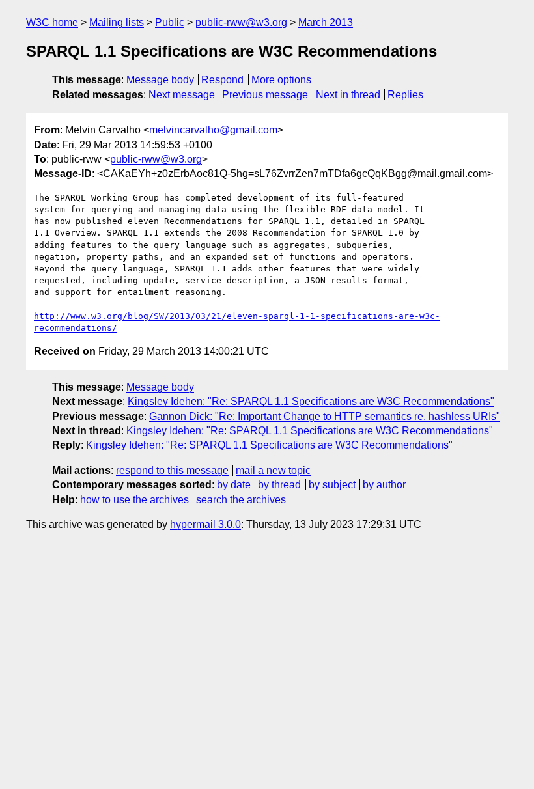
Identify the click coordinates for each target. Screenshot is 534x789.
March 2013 (325, 22)
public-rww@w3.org (241, 22)
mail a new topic (273, 470)
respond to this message (172, 470)
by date (234, 484)
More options (281, 79)
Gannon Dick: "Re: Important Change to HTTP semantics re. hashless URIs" (324, 416)
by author (384, 484)
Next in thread (348, 94)
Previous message (265, 94)
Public (169, 22)
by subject (332, 484)
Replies (405, 94)
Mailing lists (116, 22)
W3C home (52, 22)
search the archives (241, 499)
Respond (222, 79)
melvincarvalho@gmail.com (213, 129)
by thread (279, 484)
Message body (160, 79)
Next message (181, 94)
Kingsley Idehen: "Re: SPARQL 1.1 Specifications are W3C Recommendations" (311, 401)
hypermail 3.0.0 (205, 524)
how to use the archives (134, 499)
